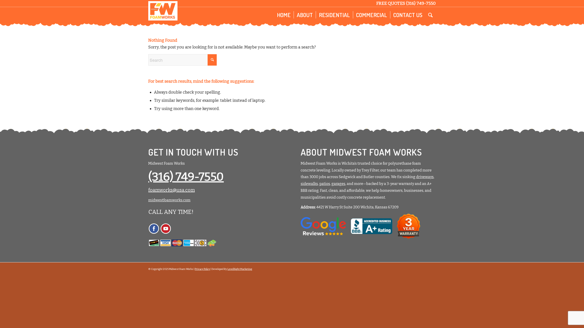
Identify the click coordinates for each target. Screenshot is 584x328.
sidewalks (309, 184)
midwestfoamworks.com (169, 200)
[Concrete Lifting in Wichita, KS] (162, 10)
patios (324, 184)
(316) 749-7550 (421, 3)
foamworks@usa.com (171, 190)
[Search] (430, 15)
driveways (425, 177)
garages (338, 184)
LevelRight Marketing (239, 269)
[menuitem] (284, 15)
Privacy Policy (202, 269)
